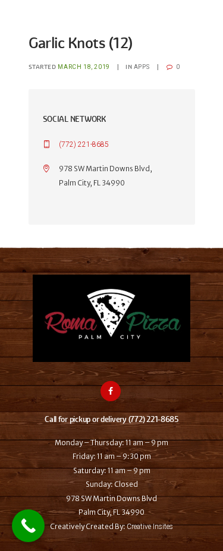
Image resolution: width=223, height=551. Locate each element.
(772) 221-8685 (84, 144)
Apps (141, 67)
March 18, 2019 (83, 67)
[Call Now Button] (28, 525)
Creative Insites (150, 526)
